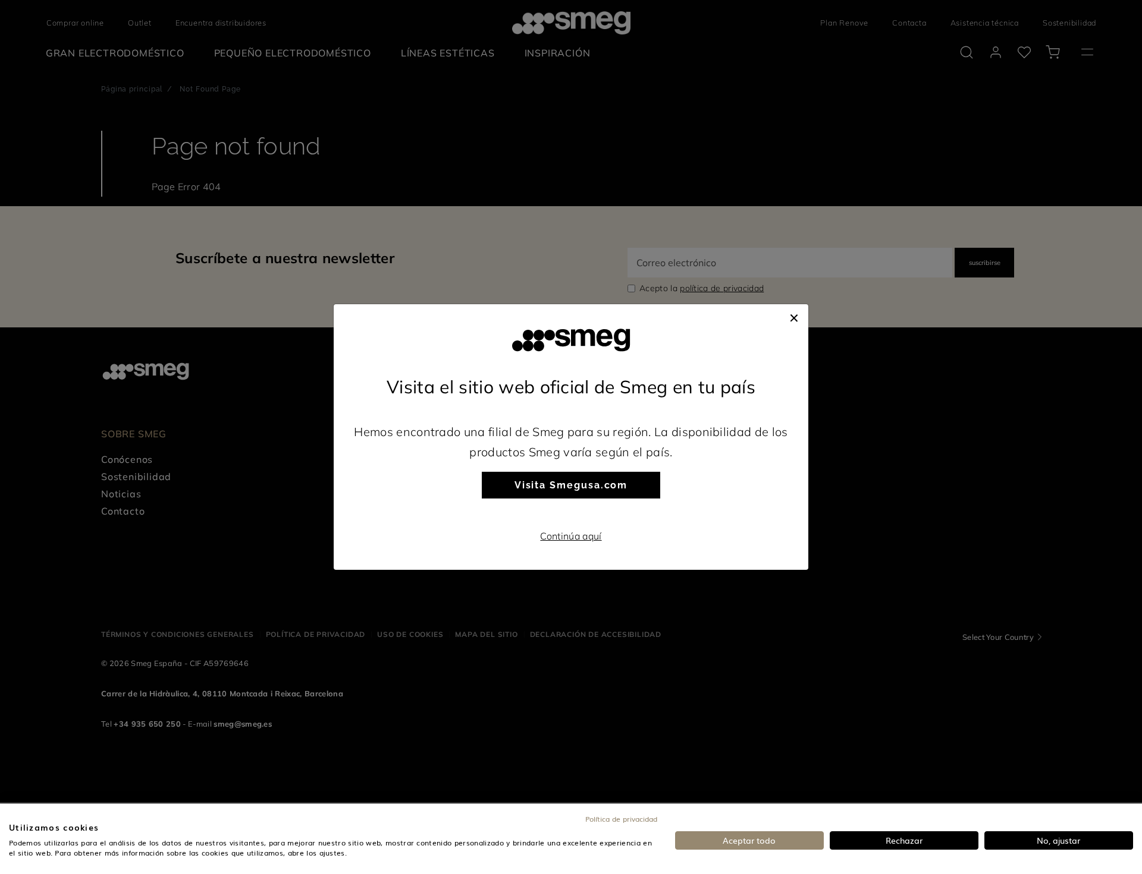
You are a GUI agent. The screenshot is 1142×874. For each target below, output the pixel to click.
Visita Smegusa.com (571, 485)
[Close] (794, 316)
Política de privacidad (621, 818)
